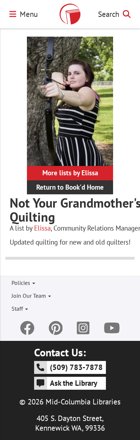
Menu (29, 14)
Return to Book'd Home (70, 187)
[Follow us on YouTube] (112, 328)
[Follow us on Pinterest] (56, 328)
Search (108, 14)
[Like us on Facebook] (27, 328)
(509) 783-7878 (76, 367)
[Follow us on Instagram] (83, 328)
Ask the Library (73, 383)
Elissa (42, 228)
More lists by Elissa (70, 172)
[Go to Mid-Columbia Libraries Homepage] (70, 14)
